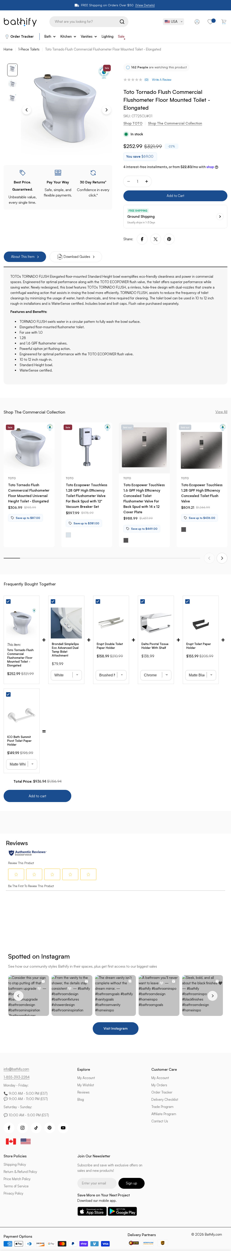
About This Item (23, 256)
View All (221, 412)
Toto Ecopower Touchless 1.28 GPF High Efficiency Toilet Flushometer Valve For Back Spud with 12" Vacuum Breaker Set (86, 496)
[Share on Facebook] (142, 239)
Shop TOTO (132, 123)
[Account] (197, 22)
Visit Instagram (116, 1028)
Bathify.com (213, 1234)
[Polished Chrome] (68, 534)
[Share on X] (155, 239)
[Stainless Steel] (125, 540)
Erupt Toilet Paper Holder (198, 646)
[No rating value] (134, 79)
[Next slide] (222, 558)
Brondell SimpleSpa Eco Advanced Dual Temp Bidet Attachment (65, 649)
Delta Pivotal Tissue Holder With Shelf (155, 646)
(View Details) (145, 5)
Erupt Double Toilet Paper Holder (110, 646)
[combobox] (88, 21)
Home (8, 49)
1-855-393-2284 (17, 1077)
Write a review (161, 79)
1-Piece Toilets (28, 49)
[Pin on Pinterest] (169, 239)
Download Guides (77, 256)
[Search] (122, 21)
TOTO (12, 478)
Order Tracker (22, 36)
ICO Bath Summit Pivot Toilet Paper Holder (19, 740)
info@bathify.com (16, 1069)
